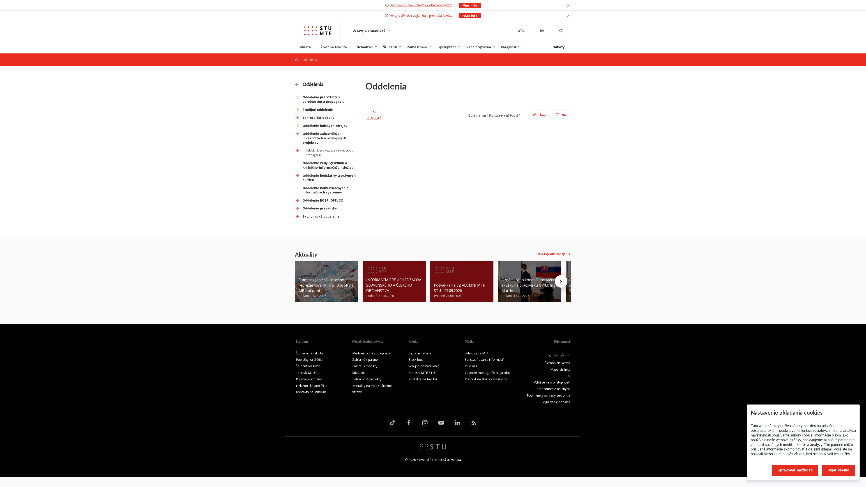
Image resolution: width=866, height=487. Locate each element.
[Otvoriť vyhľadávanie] (561, 31)
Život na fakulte (334, 47)
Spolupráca (447, 47)
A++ (565, 354)
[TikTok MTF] (392, 422)
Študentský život (308, 366)
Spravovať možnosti (795, 470)
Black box (415, 359)
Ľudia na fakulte (419, 353)
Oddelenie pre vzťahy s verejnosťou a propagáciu (323, 99)
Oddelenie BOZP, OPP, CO (323, 200)
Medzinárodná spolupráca (371, 353)
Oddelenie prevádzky (320, 208)
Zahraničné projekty (366, 379)
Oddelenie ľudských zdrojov (325, 126)
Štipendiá (359, 372)
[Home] (296, 59)
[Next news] (561, 281)
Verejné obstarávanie (423, 366)
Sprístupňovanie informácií (484, 359)
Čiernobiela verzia (557, 363)
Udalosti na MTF (477, 353)
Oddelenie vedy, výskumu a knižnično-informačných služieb (328, 165)
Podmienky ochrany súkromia (548, 395)
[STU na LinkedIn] (457, 422)
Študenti (390, 47)
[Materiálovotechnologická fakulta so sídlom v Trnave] (317, 30)
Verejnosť (508, 47)
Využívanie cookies (556, 402)
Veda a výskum (478, 47)
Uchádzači (365, 47)
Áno (542, 115)
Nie (564, 115)
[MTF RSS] (473, 422)
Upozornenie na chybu (553, 389)
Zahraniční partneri (366, 359)
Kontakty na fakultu (422, 379)
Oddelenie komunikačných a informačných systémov (325, 190)
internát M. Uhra (308, 372)
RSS (567, 376)
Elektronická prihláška (311, 386)
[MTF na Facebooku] (408, 422)
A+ (555, 355)
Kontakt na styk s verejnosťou (487, 379)
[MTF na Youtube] (441, 422)
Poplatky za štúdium (310, 359)
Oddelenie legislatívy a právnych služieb (329, 177)
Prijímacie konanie (309, 379)
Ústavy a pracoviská (369, 30)
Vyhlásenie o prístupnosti (552, 382)
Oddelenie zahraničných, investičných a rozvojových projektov (324, 138)
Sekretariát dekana (318, 117)
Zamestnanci (417, 47)
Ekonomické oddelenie (321, 216)
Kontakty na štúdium (311, 392)
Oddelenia (312, 84)
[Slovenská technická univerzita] (433, 446)
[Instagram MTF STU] (424, 422)
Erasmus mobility (364, 366)
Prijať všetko (838, 470)
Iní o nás (471, 366)
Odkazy (559, 47)
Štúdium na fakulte (309, 353)
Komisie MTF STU (421, 372)
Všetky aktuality (551, 254)
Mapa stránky (560, 369)
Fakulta (305, 47)
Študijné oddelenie (318, 110)
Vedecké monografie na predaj (487, 372)
